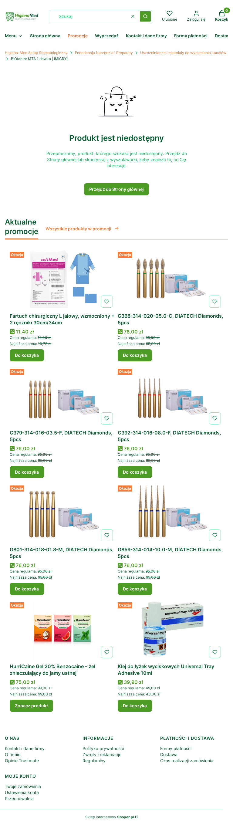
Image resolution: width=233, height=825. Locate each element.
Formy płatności (175, 748)
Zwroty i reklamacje (102, 754)
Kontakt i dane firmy (25, 748)
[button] (145, 16)
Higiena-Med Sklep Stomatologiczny (36, 52)
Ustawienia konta (22, 792)
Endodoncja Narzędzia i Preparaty (104, 52)
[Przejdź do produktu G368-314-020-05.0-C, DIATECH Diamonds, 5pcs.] (170, 279)
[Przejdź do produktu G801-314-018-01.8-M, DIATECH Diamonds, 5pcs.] (62, 513)
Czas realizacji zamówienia (186, 760)
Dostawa (168, 754)
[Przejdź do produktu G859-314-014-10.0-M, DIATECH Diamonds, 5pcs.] (170, 513)
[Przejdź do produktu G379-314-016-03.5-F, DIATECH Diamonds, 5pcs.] (62, 396)
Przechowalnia (19, 798)
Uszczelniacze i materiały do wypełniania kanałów (183, 52)
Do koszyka (27, 355)
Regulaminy (94, 760)
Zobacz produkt (31, 705)
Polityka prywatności (103, 748)
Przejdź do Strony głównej (116, 189)
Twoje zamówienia (23, 786)
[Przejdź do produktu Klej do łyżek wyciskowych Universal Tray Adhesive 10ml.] (170, 630)
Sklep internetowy (109, 817)
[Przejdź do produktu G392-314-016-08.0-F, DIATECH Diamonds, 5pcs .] (170, 396)
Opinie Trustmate (22, 760)
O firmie (12, 754)
